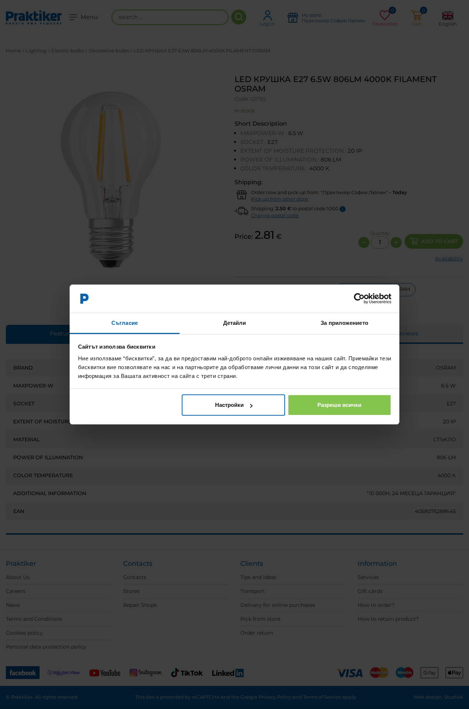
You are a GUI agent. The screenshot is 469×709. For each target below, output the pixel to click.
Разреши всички (339, 405)
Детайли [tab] (234, 323)
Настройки (229, 405)
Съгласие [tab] (124, 323)
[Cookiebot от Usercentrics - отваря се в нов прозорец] (359, 298)
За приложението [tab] (344, 323)
